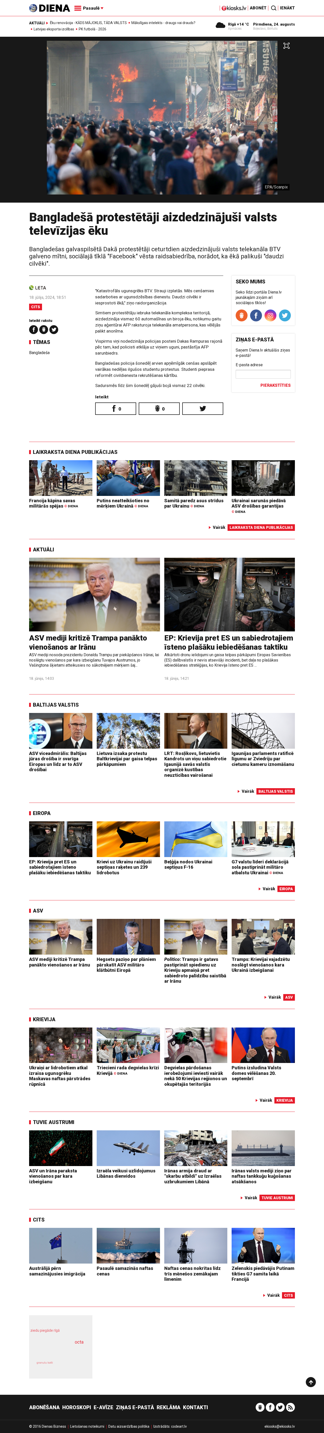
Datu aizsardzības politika (128, 1426)
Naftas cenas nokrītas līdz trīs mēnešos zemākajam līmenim (192, 1274)
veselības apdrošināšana (56, 1351)
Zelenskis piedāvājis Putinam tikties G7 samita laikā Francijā (263, 1274)
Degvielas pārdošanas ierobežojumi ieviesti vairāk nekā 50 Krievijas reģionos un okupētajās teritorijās (195, 1076)
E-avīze (103, 1407)
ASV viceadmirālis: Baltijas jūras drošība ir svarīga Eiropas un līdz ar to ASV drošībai (58, 761)
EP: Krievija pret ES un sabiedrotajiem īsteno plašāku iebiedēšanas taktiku (228, 642)
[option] (162, 122)
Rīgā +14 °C (238, 24)
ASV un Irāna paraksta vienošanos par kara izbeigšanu (53, 1176)
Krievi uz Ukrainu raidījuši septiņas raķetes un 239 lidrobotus (124, 867)
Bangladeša (39, 352)
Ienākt (287, 8)
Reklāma (168, 1407)
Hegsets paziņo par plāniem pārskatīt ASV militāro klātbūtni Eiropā (126, 965)
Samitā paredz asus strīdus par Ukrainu (194, 503)
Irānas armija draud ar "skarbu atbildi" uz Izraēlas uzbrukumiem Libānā (192, 1176)
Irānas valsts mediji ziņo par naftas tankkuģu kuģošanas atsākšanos (262, 1176)
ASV (38, 911)
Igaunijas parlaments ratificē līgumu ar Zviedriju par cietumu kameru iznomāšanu (263, 759)
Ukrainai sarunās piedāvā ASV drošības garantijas (259, 506)
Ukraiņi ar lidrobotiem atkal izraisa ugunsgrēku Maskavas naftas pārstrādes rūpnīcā (59, 1076)
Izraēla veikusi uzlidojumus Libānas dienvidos (126, 1173)
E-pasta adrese (249, 364)
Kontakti (195, 1407)
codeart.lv (179, 1426)
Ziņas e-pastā (135, 1407)
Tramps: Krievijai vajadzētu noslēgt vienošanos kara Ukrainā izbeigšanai (261, 965)
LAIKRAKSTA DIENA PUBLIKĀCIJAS (75, 452)
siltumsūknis (73, 1366)
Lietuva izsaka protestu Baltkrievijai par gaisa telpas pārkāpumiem (127, 759)
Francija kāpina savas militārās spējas (53, 503)
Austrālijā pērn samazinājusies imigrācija (57, 1271)
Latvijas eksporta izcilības (54, 29)
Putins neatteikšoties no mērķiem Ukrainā (123, 503)
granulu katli (44, 1362)
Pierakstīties (275, 385)
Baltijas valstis (56, 705)
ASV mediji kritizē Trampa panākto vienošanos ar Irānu (88, 642)
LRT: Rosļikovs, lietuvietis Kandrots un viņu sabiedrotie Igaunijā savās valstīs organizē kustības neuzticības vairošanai (195, 764)
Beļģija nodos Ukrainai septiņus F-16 (188, 864)
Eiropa (42, 813)
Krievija (44, 1019)
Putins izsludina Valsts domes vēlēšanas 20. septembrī (256, 1073)
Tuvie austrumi (53, 1122)
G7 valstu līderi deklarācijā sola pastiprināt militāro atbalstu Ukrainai (260, 867)
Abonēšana (44, 1407)
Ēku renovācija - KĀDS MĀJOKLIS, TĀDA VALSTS (88, 23)
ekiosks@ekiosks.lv (280, 1426)
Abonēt (258, 8)
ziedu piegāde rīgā (45, 1330)
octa (79, 1342)
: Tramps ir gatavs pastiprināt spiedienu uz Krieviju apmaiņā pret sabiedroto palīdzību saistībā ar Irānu (195, 970)
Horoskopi (76, 1407)
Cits (35, 307)
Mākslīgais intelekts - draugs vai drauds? (163, 23)
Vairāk (219, 527)
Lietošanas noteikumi (87, 1426)
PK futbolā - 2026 (92, 29)
